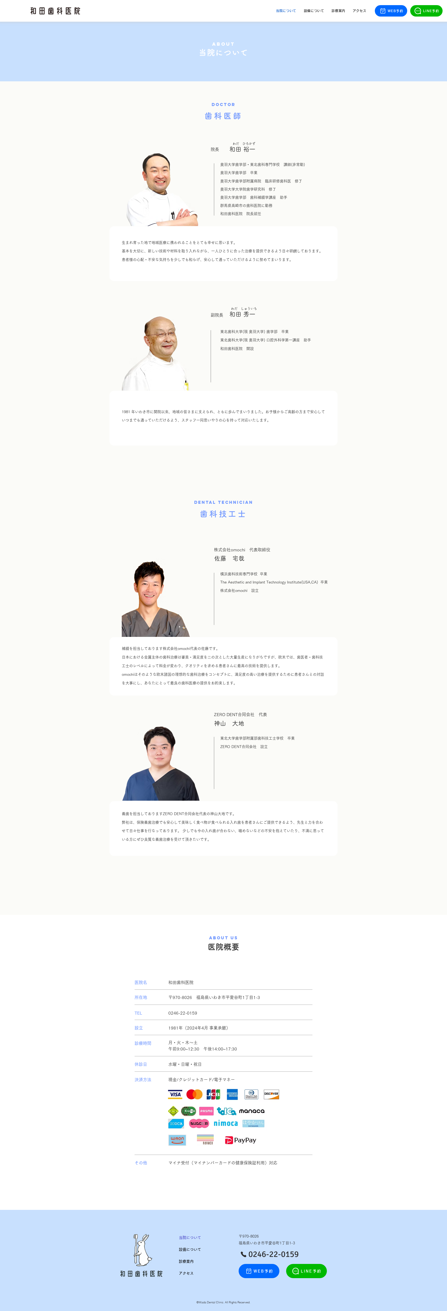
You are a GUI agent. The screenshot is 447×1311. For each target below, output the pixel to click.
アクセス (186, 1273)
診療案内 (186, 1261)
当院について (190, 1237)
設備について (190, 1249)
